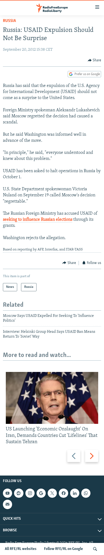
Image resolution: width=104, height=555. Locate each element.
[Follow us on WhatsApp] (85, 493)
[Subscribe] (7, 504)
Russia (9, 21)
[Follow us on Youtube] (7, 493)
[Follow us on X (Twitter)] (52, 493)
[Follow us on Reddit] (18, 493)
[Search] (95, 549)
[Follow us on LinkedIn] (74, 493)
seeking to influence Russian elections (37, 220)
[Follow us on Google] (41, 493)
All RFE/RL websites (21, 549)
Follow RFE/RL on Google (63, 549)
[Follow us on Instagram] (30, 493)
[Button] (94, 60)
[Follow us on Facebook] (63, 493)
